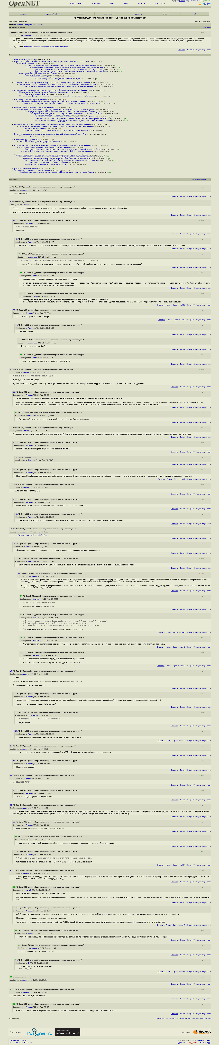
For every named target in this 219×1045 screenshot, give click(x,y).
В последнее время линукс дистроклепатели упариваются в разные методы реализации (48, 145)
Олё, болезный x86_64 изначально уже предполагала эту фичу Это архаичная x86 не (57, 103)
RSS (194, 14)
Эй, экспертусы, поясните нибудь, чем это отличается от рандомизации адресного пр (47, 155)
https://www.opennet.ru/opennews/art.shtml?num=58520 (47, 47)
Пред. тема (199, 1018)
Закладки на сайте (18, 1041)
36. (14, 822)
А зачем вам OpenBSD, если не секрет (34, 73)
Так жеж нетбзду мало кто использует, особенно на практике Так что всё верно (55, 86)
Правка (189, 50)
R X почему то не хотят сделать (26, 100)
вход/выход (137, 14)
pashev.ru (34, 140)
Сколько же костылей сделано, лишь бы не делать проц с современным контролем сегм (53, 109)
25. (11, 746)
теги (162, 3)
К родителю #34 (179, 865)
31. (14, 761)
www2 (89, 157)
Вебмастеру (205, 1043)
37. (16, 558)
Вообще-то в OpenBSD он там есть (48, 115)
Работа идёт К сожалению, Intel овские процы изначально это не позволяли (49, 102)
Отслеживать (206, 27)
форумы (23, 14)
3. (11, 202)
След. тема (207, 1018)
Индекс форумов (185, 1018)
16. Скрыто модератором (25, 457)
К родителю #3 (179, 320)
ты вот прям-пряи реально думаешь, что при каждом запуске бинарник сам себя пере (52, 126)
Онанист (45, 94)
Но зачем (23, 63)
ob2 (101, 69)
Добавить (182, 1043)
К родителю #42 (179, 925)
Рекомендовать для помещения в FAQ (167, 1018)
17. (11, 484)
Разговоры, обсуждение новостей (29, 25)
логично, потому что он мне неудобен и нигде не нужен (56, 79)
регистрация (194, 1)
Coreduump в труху (21, 140)
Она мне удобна (30, 75)
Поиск (157, 3)
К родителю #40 (179, 632)
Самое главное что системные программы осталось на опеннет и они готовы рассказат (68, 119)
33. (11, 775)
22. (16, 712)
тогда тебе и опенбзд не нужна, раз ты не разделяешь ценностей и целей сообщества (63, 67)
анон (91, 109)
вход (187, 1)
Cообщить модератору (202, 50)
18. (11, 529)
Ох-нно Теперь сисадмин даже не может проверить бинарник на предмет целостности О (48, 124)
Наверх (189, 196)
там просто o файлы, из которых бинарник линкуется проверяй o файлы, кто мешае (51, 151)
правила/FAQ (51, 14)
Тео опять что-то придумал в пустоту (28, 170)
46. (14, 790)
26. (14, 310)
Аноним (31, 60)
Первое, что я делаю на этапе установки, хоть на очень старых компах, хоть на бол (46, 62)
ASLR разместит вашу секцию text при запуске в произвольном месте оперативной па (52, 159)
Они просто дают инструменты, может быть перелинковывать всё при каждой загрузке (68, 71)
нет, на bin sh (29, 128)
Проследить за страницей (21, 1043)
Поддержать (193, 1043)
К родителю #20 (179, 741)
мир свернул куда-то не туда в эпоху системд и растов (41, 147)
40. (19, 573)
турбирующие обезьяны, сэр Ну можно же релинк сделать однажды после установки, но (48, 83)
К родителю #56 (179, 972)
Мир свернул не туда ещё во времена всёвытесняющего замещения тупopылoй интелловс (59, 149)
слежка (166, 14)
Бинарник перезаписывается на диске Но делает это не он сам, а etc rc (52, 130)
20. (14, 694)
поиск (80, 14)
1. (11, 187)
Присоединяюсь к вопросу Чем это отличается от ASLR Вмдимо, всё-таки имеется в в (52, 157)
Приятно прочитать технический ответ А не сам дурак (45, 164)
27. (14, 470)
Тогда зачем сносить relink (40, 77)
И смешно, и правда (27, 136)
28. (14, 499)
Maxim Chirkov (203, 1041)
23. (14, 544)
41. (16, 514)
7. (11, 428)
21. (14, 220)
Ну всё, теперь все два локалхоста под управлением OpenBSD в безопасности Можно (48, 134)
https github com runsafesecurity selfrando (30, 107)
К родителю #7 (179, 479)
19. (11, 671)
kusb (105, 71)
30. (14, 392)
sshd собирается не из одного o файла (44, 162)
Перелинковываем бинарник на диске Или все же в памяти (42, 92)
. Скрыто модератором (20, 977)
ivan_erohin (40, 128)
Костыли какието (20, 60)
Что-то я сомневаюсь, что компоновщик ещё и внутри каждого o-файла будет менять (57, 161)
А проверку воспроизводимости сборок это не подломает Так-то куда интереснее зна (47, 90)
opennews (26, 35)
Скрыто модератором (32, 94)
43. (16, 239)
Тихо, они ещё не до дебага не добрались (35, 142)
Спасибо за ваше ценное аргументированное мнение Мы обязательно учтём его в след (53, 172)
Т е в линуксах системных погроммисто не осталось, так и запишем (61, 117)
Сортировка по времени (198, 179)
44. (16, 325)
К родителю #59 (179, 305)
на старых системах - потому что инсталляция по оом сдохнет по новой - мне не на (56, 65)
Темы (193, 1018)
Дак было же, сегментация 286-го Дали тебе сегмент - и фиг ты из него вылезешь (56, 111)
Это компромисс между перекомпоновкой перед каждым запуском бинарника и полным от (54, 84)
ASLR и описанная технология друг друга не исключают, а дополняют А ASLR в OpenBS (69, 121)
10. (14, 442)
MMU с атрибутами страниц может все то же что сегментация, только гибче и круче (62, 113)
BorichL (99, 149)
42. (11, 870)
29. (16, 731)
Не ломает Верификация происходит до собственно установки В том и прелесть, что (52, 96)
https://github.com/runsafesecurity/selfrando (31, 535)
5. (11, 369)
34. (11, 805)
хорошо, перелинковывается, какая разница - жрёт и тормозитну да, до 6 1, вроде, (67, 69)
